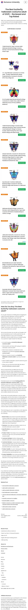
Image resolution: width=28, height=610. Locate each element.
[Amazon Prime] (24, 242)
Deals (2, 564)
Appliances (3, 570)
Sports (2, 575)
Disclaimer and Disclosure (7, 546)
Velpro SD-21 (4, 535)
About (2, 551)
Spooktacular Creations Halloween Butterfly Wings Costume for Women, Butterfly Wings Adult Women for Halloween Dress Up (14, 184)
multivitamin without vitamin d (8, 531)
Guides (2, 566)
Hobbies (4, 577)
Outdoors (4, 579)
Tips (3, 573)
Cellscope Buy (4, 540)
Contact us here (5, 477)
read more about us (20, 477)
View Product (22, 53)
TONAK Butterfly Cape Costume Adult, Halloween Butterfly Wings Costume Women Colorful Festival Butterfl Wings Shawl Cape (12, 49)
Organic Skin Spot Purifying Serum (9, 537)
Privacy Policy (4, 548)
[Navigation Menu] (25, 2)
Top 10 (2, 568)
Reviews (3, 559)
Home (2, 557)
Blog (2, 561)
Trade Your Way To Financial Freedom (10, 533)
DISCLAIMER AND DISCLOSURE (7, 588)
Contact (3, 553)
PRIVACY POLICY (5, 586)
